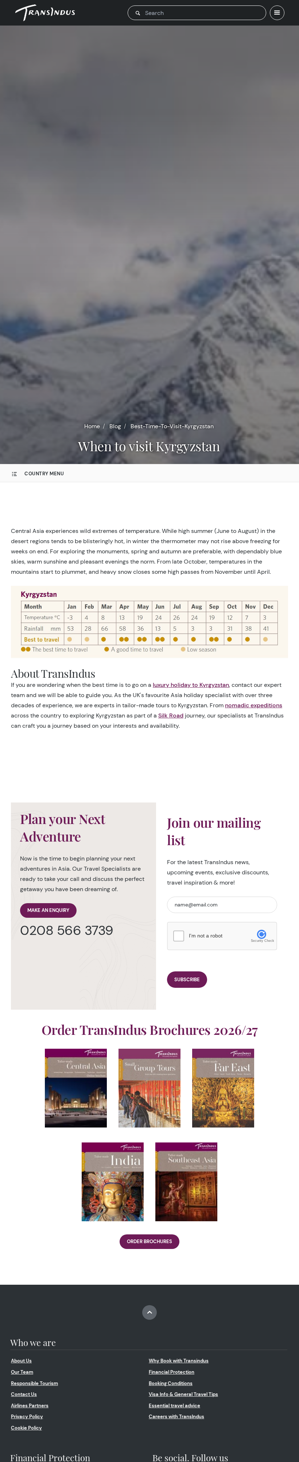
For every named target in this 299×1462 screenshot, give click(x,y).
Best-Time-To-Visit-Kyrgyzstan (172, 426)
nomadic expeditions (253, 705)
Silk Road (170, 715)
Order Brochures (149, 1241)
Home (92, 426)
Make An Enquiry (48, 910)
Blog (115, 426)
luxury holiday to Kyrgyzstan (191, 685)
